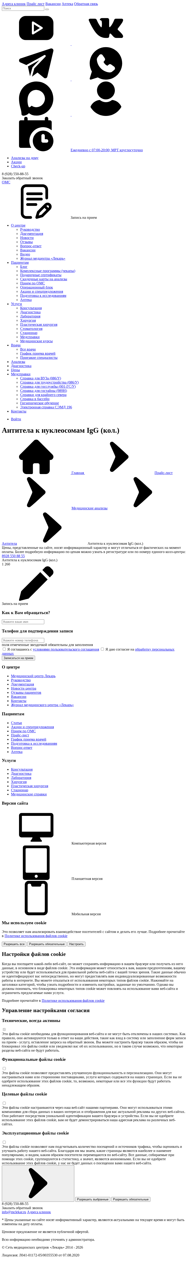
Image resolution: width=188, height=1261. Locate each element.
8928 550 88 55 (13, 556)
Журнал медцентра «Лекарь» (42, 258)
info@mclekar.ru (14, 1212)
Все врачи (28, 349)
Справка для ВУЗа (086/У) (40, 378)
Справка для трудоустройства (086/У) (49, 382)
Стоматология (31, 329)
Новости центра (23, 688)
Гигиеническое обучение (39, 403)
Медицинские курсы (36, 341)
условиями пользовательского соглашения (66, 649)
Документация (31, 234)
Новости (27, 238)
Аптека (67, 4)
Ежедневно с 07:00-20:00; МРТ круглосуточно (107, 150)
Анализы (18, 362)
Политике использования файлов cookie (36, 936)
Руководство (30, 229)
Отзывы (26, 242)
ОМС (6, 182)
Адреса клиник (14, 4)
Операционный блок (36, 287)
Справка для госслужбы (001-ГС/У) (48, 386)
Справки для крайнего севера (43, 395)
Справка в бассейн (35, 399)
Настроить (76, 944)
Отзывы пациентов (26, 692)
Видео (25, 254)
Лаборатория (30, 316)
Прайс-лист (164, 473)
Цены (15, 370)
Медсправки (30, 337)
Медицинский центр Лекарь (33, 676)
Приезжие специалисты (39, 357)
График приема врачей (37, 353)
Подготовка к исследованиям (43, 296)
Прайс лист (35, 4)
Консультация (31, 308)
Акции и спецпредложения (41, 291)
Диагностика (30, 312)
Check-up (18, 166)
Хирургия (28, 320)
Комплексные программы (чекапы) (47, 271)
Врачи (16, 345)
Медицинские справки (29, 794)
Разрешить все (14, 944)
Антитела (9, 543)
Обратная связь (86, 4)
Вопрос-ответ (30, 246)
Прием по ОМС (32, 283)
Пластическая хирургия (38, 324)
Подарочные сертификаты (40, 275)
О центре (18, 225)
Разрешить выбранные (92, 1199)
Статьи (16, 723)
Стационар (28, 333)
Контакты (18, 411)
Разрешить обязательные (47, 944)
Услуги (16, 304)
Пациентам (20, 262)
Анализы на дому (25, 158)
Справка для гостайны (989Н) (43, 391)
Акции (16, 162)
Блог (24, 267)
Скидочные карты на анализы (43, 279)
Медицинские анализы (90, 508)
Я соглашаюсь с (52, 649)
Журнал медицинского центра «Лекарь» (42, 705)
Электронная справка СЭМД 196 (46, 407)
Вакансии (53, 4)
